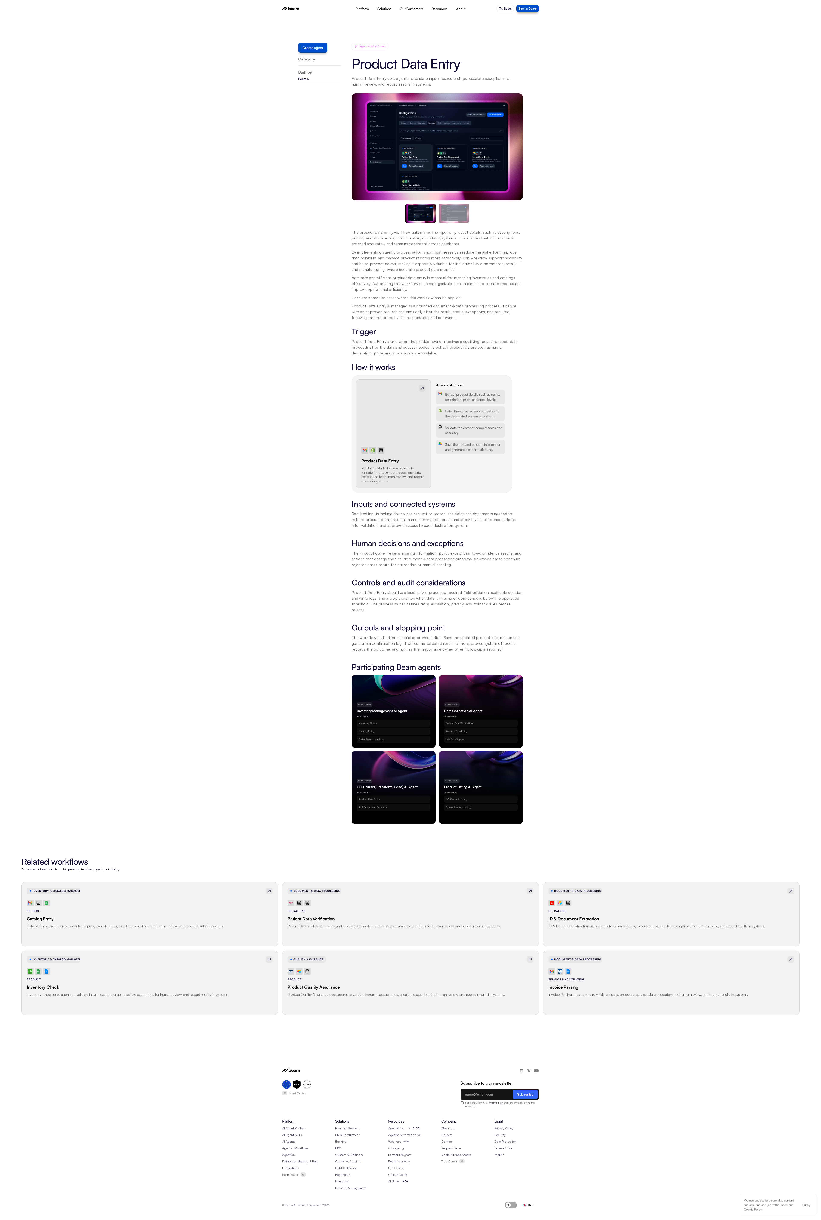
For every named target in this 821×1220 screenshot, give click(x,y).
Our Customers (411, 9)
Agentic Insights (399, 1128)
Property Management (350, 1188)
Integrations (290, 1168)
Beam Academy (399, 1161)
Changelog (396, 1148)
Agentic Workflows (295, 1148)
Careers (446, 1135)
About (460, 9)
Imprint (499, 1155)
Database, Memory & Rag (300, 1161)
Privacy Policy (495, 1102)
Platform (362, 9)
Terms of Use (503, 1148)
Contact (447, 1141)
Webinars (394, 1141)
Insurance (342, 1181)
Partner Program (399, 1155)
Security (500, 1135)
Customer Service (347, 1161)
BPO (338, 1148)
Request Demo (451, 1148)
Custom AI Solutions (349, 1155)
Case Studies (397, 1174)
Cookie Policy (753, 1209)
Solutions (384, 9)
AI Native (394, 1181)
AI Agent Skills (292, 1135)
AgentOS (288, 1155)
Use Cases (395, 1168)
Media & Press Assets (456, 1155)
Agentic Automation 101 (404, 1135)
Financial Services (347, 1128)
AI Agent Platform (294, 1128)
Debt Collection (346, 1168)
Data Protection (505, 1141)
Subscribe (525, 1094)
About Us (447, 1128)
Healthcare (342, 1174)
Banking (340, 1141)
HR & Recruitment (347, 1135)
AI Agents (288, 1141)
